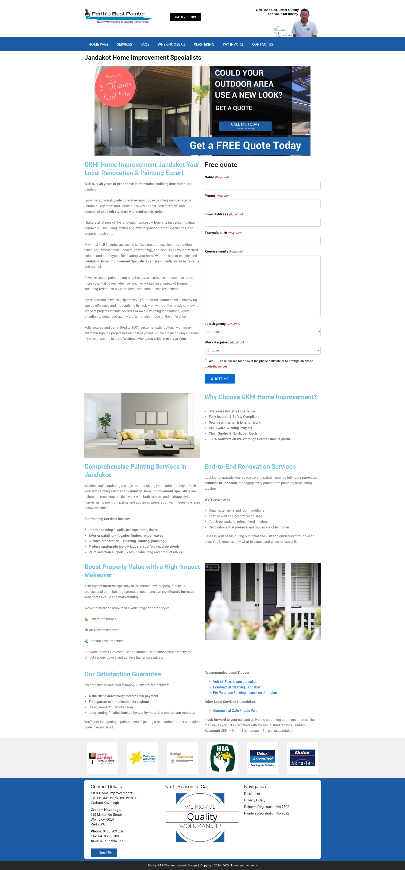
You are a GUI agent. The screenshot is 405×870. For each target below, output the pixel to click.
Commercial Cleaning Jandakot (236, 687)
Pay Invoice (233, 44)
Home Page (99, 44)
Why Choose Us (171, 44)
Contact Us (262, 44)
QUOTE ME (220, 379)
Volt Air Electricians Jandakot (235, 682)
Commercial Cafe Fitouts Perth (236, 711)
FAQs (144, 44)
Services (124, 44)
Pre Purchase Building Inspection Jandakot (245, 693)
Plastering (204, 44)
